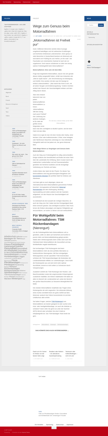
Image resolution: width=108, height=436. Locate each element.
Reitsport (13, 267)
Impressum (36, 2)
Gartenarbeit (9, 246)
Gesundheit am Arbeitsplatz (15, 249)
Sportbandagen (11, 272)
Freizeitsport (17, 244)
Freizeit (36, 18)
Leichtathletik (14, 258)
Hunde (24, 254)
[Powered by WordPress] (10, 432)
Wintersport (17, 278)
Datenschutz (26, 2)
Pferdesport (9, 265)
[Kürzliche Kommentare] (19, 124)
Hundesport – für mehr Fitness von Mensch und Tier (19, 145)
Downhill (19, 242)
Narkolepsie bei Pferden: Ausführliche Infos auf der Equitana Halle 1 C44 (19, 207)
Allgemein (8, 92)
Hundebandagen (11, 256)
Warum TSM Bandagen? (93, 67)
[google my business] (21, 18)
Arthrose (19, 236)
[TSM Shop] (24, 18)
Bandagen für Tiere (12, 238)
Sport (7, 108)
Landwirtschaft (7, 258)
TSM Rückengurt (57, 301)
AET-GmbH (39, 36)
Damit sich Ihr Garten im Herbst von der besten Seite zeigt (39, 354)
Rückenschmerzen (11, 270)
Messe (19, 258)
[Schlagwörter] (25, 124)
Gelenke (19, 246)
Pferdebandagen (12, 262)
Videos (8, 115)
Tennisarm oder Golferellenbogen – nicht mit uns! (71, 354)
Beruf (7, 96)
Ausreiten (25, 236)
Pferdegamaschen (24, 262)
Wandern (7, 279)
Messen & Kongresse (12, 104)
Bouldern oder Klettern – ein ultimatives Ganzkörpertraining (56, 354)
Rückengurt (53, 324)
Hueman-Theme (26, 432)
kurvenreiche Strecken (40, 176)
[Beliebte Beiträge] (13, 124)
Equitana (23, 242)
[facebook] (16, 18)
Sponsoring (17, 2)
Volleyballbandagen (19, 276)
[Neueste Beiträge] (7, 124)
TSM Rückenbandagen (62, 324)
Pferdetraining (19, 265)
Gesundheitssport (11, 254)
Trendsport (24, 272)
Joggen (22, 256)
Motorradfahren (45, 324)
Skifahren (22, 270)
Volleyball (12, 276)
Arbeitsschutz (10, 236)
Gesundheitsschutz (19, 252)
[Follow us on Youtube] (27, 18)
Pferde (14, 260)
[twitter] (19, 18)
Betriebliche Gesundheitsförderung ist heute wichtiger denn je (19, 218)
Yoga (23, 279)
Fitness (7, 244)
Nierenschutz (7, 260)
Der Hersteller (7, 2)
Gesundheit (10, 248)
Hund (20, 254)
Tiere (7, 112)
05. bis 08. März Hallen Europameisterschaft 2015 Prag (19, 196)
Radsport (6, 266)
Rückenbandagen (12, 268)
